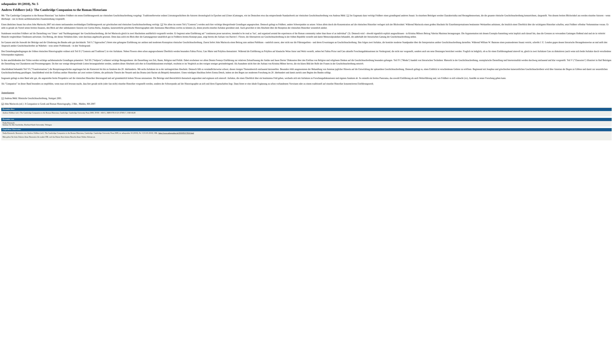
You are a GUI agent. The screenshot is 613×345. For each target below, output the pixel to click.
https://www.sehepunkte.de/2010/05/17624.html (176, 133)
